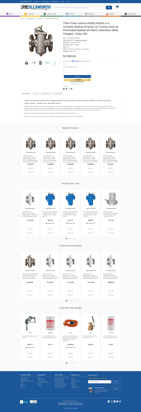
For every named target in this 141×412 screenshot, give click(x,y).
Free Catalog (45, 1)
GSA (67, 1)
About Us (40, 377)
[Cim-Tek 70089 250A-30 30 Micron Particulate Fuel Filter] (111, 323)
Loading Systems (75, 381)
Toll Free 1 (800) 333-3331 (75, 404)
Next (59, 62)
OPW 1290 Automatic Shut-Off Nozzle (29, 336)
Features (36, 93)
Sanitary (73, 382)
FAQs (22, 382)
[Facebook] (64, 89)
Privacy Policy (41, 379)
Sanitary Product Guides (60, 385)
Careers (39, 384)
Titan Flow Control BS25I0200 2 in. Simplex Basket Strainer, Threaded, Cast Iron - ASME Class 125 (50, 214)
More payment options (77, 83)
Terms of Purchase (42, 381)
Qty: (64, 69)
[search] (109, 7)
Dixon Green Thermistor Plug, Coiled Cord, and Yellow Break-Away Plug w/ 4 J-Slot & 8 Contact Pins (70, 338)
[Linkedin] (71, 89)
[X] (69, 89)
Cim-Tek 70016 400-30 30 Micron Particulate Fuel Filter (49, 336)
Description (26, 93)
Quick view (30, 168)
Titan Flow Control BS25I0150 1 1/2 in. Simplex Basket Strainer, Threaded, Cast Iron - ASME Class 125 (91, 214)
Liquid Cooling (74, 387)
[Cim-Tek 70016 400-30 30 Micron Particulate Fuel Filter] (50, 323)
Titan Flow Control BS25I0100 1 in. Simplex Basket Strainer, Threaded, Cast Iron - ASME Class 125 (70, 214)
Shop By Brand (54, 1)
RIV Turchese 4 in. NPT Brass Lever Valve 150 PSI (90, 336)
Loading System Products (60, 384)
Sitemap (39, 385)
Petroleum (73, 379)
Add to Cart (30, 172)
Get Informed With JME (43, 382)
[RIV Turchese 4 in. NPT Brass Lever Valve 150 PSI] (90, 323)
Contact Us (37, 1)
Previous (21, 62)
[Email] (66, 89)
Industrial (73, 384)
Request (116, 388)
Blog (62, 1)
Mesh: (64, 64)
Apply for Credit (24, 379)
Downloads (58, 93)
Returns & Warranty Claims (27, 381)
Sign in (118, 1)
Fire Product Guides (59, 387)
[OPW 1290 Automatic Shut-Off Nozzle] (30, 323)
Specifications (46, 93)
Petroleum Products (59, 382)
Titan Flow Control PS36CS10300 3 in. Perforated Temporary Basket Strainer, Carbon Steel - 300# (110, 214)
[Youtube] (117, 401)
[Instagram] (120, 401)
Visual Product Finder (59, 381)
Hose (72, 377)
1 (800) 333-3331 (26, 1)
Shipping (23, 384)
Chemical (73, 385)
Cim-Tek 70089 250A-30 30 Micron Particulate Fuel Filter (110, 336)
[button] (77, 80)
